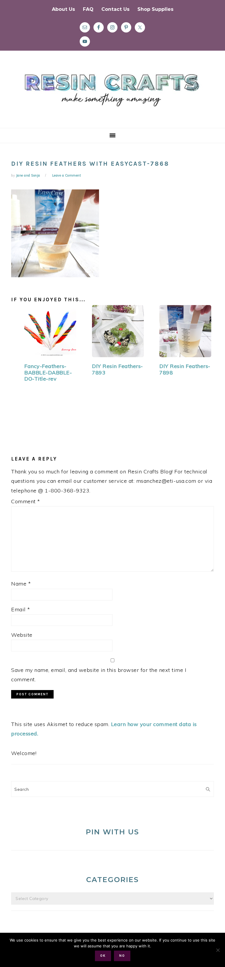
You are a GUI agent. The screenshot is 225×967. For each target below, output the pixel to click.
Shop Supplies (155, 9)
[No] (218, 950)
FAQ (88, 9)
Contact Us (115, 9)
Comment (25, 501)
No (122, 956)
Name (21, 583)
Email (20, 609)
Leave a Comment (66, 175)
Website (22, 634)
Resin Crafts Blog (112, 94)
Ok (103, 956)
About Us (63, 9)
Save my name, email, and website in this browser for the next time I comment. (98, 675)
